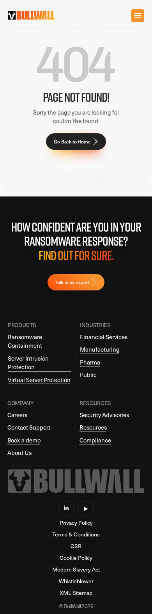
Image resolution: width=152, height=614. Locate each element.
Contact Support (28, 427)
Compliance (95, 440)
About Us (19, 453)
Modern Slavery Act (76, 569)
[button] (137, 15)
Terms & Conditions (76, 534)
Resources (93, 427)
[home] (31, 15)
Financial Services (103, 337)
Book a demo (24, 440)
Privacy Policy (76, 523)
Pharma (90, 362)
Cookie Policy (76, 558)
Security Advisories (104, 415)
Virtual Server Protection (39, 380)
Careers (17, 415)
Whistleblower (76, 581)
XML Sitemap (76, 593)
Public (88, 375)
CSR (76, 546)
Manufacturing (100, 349)
